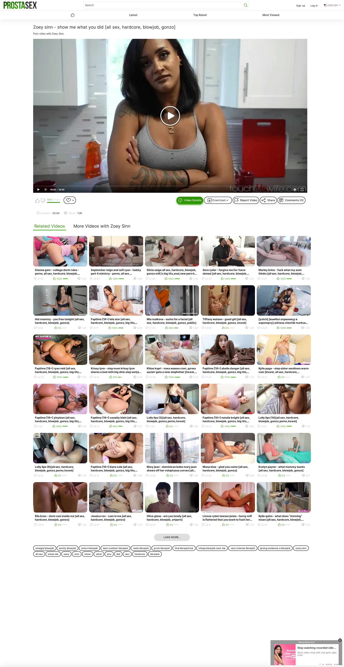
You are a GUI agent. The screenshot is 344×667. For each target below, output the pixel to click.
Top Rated (200, 15)
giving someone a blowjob (275, 548)
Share (271, 200)
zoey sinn (301, 548)
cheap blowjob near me (212, 548)
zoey (66, 554)
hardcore (140, 554)
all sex (39, 554)
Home (72, 15)
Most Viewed (270, 15)
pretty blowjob (67, 548)
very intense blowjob (243, 548)
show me (53, 554)
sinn (76, 554)
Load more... (172, 537)
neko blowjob (141, 548)
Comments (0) (294, 200)
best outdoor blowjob (115, 548)
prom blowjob (162, 548)
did (118, 554)
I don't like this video (42, 200)
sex (127, 554)
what (99, 554)
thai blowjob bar (184, 548)
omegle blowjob (44, 548)
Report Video (248, 200)
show (87, 554)
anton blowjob (89, 548)
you (109, 554)
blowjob (154, 554)
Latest (133, 15)
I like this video (37, 200)
